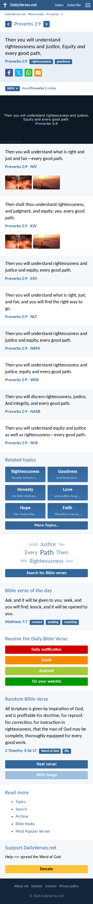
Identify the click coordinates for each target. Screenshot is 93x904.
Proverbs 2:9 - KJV (20, 226)
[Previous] (8, 24)
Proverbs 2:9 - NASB (22, 412)
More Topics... (46, 525)
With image (46, 775)
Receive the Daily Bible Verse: (36, 639)
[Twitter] (20, 74)
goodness (63, 61)
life (67, 751)
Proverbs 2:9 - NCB (21, 443)
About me (21, 886)
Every (31, 553)
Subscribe (74, 5)
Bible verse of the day (28, 590)
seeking (53, 622)
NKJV (10, 88)
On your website (46, 682)
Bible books (36, 14)
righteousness (41, 61)
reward (37, 622)
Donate (46, 869)
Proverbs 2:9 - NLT (21, 317)
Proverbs (53, 14)
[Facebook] (10, 74)
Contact (51, 886)
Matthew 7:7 (16, 622)
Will (23, 561)
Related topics (20, 460)
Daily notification (46, 650)
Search (21, 809)
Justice (48, 545)
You (61, 544)
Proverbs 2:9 (16, 62)
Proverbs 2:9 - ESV (21, 279)
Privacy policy (69, 886)
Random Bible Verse (26, 699)
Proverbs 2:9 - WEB (22, 380)
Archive (22, 817)
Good (33, 544)
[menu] (88, 7)
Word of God (50, 751)
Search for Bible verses (46, 573)
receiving (70, 622)
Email (46, 660)
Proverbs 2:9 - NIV (21, 167)
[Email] (39, 74)
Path (47, 553)
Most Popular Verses (33, 832)
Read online (39, 88)
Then (62, 553)
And (69, 561)
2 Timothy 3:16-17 (21, 751)
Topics (59, 5)
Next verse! (47, 764)
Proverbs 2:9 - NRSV (22, 349)
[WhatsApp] (29, 73)
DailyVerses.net (15, 14)
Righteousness (47, 561)
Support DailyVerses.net (31, 848)
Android (46, 671)
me (16, 857)
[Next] (46, 24)
